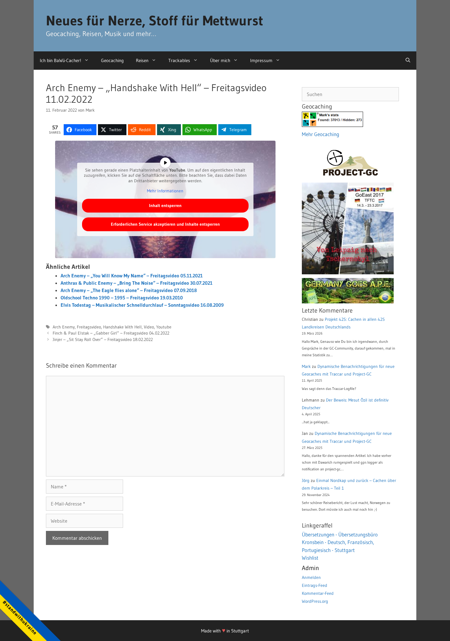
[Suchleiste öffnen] (407, 60)
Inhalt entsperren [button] (165, 205)
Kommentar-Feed (318, 593)
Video (149, 327)
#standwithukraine (19, 617)
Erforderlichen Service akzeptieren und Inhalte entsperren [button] (165, 224)
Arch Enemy (64, 327)
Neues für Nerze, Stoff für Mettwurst (154, 20)
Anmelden (311, 577)
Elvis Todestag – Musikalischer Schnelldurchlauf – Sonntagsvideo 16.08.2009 (142, 305)
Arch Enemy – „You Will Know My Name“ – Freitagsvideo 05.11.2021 (132, 275)
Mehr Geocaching (320, 134)
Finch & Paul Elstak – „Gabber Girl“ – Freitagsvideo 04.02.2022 (111, 333)
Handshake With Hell (122, 327)
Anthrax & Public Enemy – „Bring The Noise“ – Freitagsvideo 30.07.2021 (136, 283)
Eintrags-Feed (314, 585)
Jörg (305, 480)
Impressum (261, 60)
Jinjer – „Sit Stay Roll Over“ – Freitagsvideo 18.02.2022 (103, 339)
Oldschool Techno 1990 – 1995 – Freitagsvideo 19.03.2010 (122, 298)
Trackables (179, 60)
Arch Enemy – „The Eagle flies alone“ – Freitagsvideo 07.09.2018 (129, 290)
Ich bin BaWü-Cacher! (60, 60)
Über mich (220, 60)
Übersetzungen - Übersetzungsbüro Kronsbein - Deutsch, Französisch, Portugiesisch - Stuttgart (340, 542)
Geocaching (112, 60)
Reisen (142, 60)
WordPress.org (315, 601)
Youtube (163, 327)
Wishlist (310, 557)
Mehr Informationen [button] (165, 191)
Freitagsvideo (89, 327)
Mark (306, 366)
